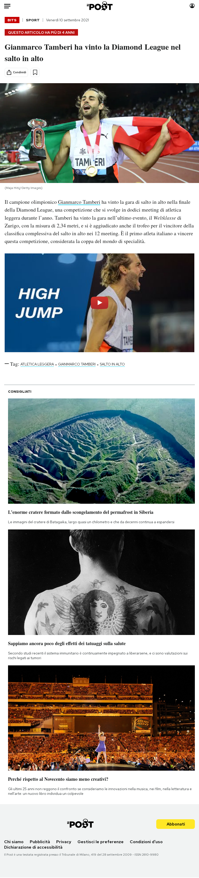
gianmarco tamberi (77, 364)
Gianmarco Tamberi (79, 201)
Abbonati (176, 824)
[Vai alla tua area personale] (192, 6)
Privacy (63, 841)
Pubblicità (40, 841)
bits (12, 20)
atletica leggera (37, 364)
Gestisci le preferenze (100, 841)
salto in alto (112, 364)
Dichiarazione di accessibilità (33, 847)
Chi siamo (14, 841)
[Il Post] (99, 5)
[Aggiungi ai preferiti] (35, 72)
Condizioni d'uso (146, 841)
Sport (33, 20)
